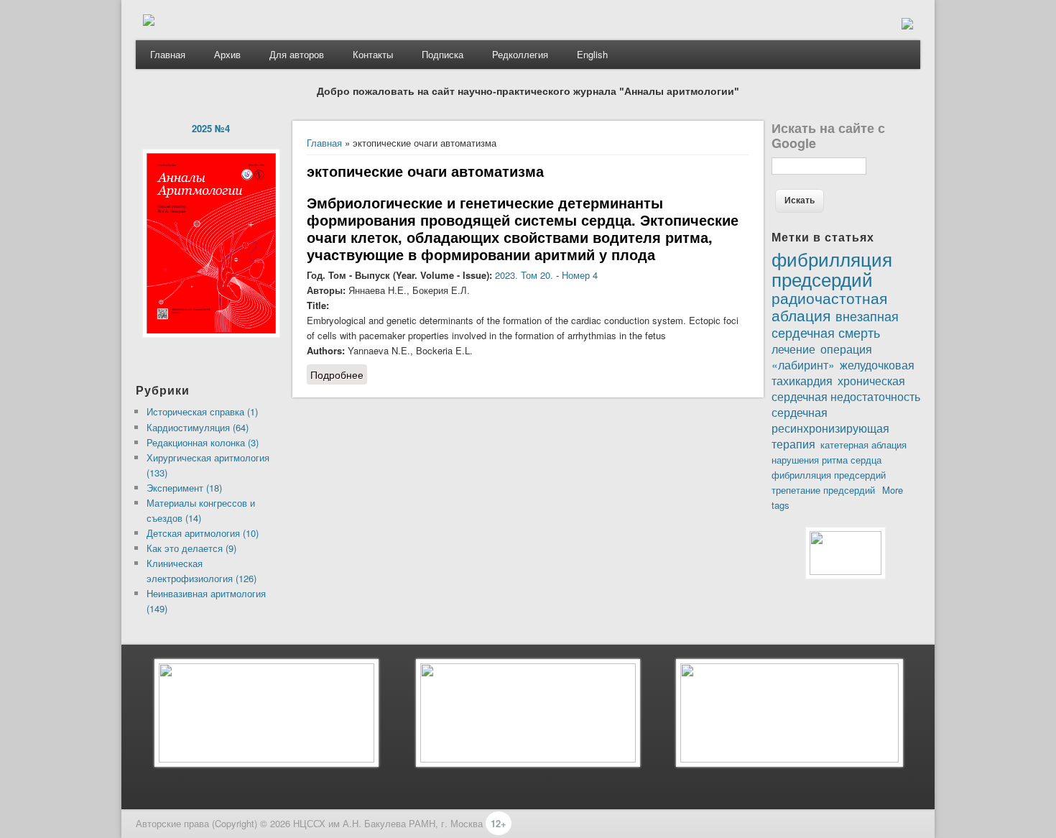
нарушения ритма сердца (826, 459)
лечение (793, 348)
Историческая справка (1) (202, 411)
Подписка (442, 54)
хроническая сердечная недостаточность (846, 388)
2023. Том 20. (524, 275)
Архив (227, 54)
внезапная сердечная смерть (835, 323)
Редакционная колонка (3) (203, 442)
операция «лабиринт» (822, 356)
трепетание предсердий (823, 490)
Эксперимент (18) (184, 487)
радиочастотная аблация (829, 306)
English (592, 54)
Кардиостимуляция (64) (198, 427)
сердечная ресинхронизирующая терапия (830, 427)
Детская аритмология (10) (203, 533)
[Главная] (148, 22)
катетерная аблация (863, 444)
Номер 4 (580, 275)
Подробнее (338, 376)
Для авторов (296, 54)
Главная (167, 54)
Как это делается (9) (191, 548)
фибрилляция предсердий (829, 475)
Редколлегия (520, 54)
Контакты (373, 54)
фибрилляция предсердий (832, 268)
